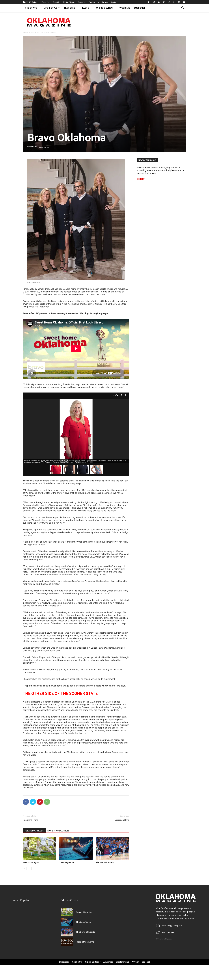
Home (25, 32)
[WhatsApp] (47, 802)
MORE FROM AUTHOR (58, 830)
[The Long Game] (76, 848)
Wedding (124, 7)
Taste (85, 7)
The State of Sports (105, 862)
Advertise (82, 2)
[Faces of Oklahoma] (67, 941)
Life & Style (50, 7)
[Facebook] (148, 2)
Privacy (105, 2)
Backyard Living (30, 820)
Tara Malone (33, 146)
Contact (114, 2)
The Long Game (66, 862)
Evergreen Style (121, 820)
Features (69, 7)
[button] (182, 8)
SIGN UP (141, 179)
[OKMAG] (176, 898)
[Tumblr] (174, 2)
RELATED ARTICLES (34, 830)
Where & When (104, 7)
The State (31, 7)
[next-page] (30, 868)
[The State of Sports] (112, 848)
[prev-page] (25, 868)
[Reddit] (168, 2)
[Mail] (158, 2)
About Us (56, 2)
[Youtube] (184, 2)
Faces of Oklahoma (85, 941)
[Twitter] (179, 2)
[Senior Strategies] (39, 848)
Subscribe (46, 2)
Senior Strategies (31, 862)
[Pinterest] (163, 2)
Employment (94, 2)
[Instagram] (153, 2)
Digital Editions (69, 2)
